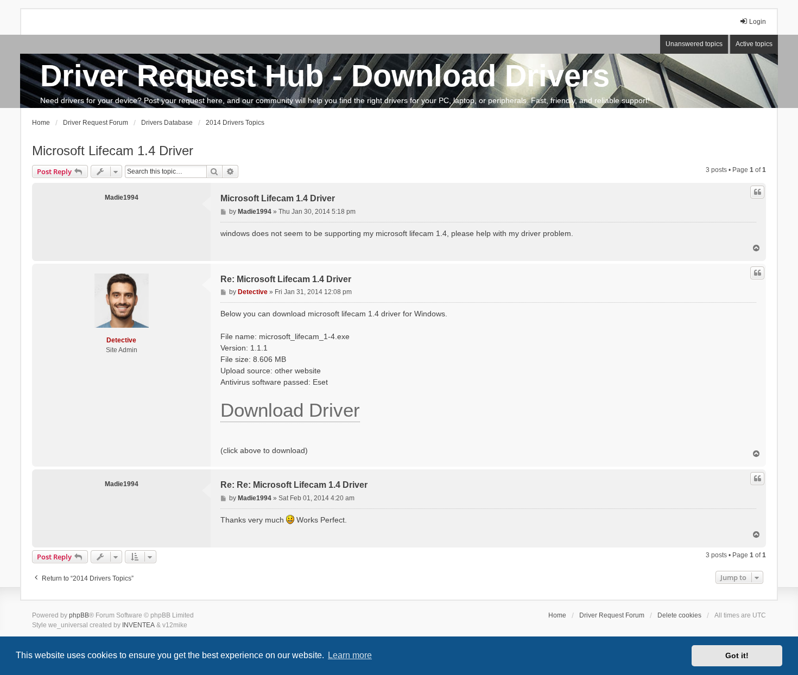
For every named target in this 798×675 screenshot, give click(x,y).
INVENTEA (138, 625)
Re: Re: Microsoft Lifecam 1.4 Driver (294, 484)
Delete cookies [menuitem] (679, 615)
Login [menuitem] (757, 22)
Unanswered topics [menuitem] (694, 44)
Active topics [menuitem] (754, 44)
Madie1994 (121, 197)
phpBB (79, 615)
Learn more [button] (350, 655)
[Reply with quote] (757, 192)
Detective (121, 340)
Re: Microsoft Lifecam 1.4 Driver (285, 279)
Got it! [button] (737, 655)
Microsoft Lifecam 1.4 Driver (112, 150)
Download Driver (290, 410)
